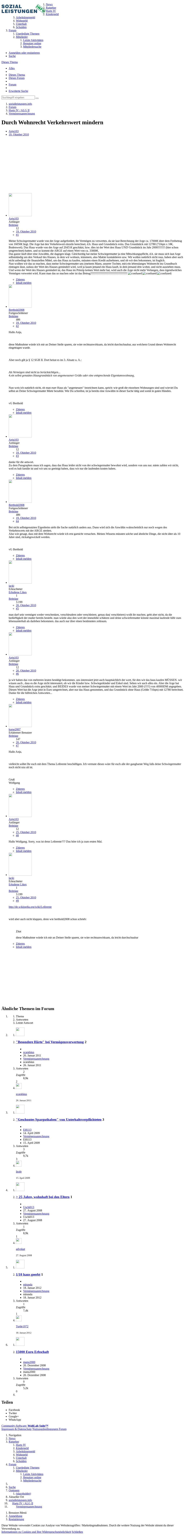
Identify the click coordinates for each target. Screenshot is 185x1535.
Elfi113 (27, 1129)
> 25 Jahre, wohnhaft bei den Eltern (43, 1197)
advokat (20, 1249)
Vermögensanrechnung (36, 1058)
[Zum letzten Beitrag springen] (19, 1087)
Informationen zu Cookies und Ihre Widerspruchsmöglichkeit (36, 1531)
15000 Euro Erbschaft (32, 1352)
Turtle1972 (22, 1326)
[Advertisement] (92, 165)
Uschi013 (28, 1207)
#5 (17, 608)
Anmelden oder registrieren (24, 52)
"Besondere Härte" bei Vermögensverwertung (50, 1042)
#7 (17, 745)
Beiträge (13, 225)
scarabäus (28, 1052)
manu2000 (29, 1362)
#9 (17, 900)
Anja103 (14, 131)
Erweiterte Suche (18, 91)
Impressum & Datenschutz (16, 1429)
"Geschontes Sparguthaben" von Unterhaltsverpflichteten (59, 1119)
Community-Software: (24, 1425)
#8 (17, 835)
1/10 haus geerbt (28, 1274)
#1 (17, 234)
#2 (17, 326)
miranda (27, 1284)
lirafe (19, 1171)
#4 (17, 521)
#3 (17, 455)
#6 (17, 673)
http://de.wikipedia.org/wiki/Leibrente (30, 906)
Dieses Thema (9, 62)
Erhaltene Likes (18, 592)
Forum (12, 84)
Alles (12, 68)
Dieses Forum (17, 78)
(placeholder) (23, 1493)
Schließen (77, 1531)
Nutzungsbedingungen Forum (49, 1429)
